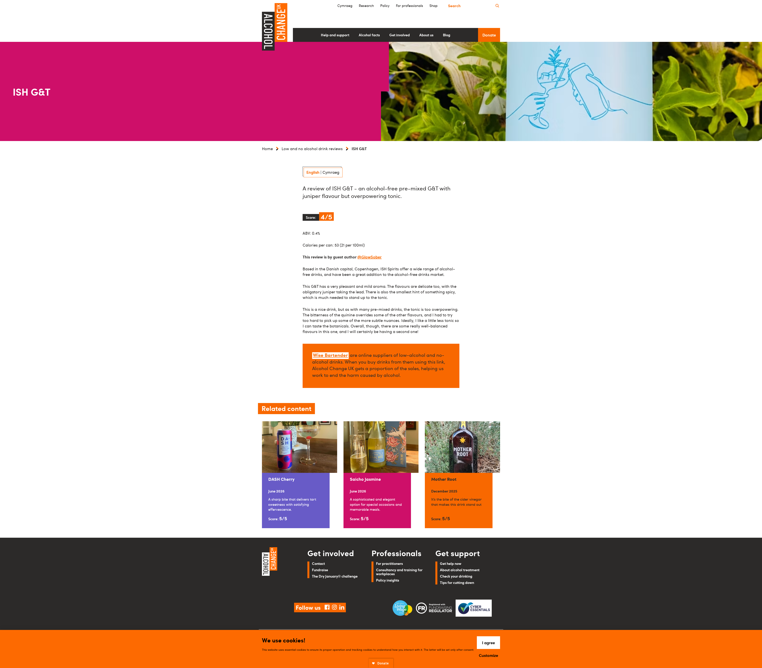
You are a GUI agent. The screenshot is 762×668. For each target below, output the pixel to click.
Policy (385, 5)
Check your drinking (456, 576)
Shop (433, 5)
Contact (318, 563)
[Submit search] (497, 5)
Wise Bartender (330, 354)
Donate (489, 35)
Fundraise (320, 569)
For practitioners (389, 563)
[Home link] (279, 570)
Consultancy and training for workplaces (399, 571)
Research (366, 5)
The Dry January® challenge (335, 576)
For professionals (409, 5)
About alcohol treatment (459, 569)
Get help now (450, 563)
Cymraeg (344, 5)
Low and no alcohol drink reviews (312, 148)
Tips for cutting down (457, 582)
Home (267, 148)
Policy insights (387, 580)
